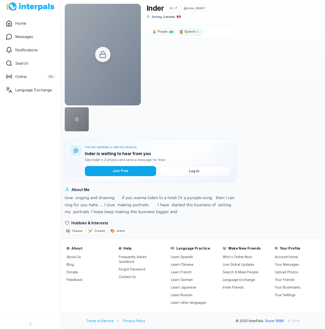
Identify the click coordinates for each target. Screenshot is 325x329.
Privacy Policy (134, 321)
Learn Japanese (183, 287)
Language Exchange (239, 280)
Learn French (181, 272)
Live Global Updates (238, 264)
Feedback (75, 280)
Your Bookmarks (287, 287)
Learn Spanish (182, 257)
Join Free (120, 171)
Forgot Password (132, 269)
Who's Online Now (237, 257)
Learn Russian (181, 295)
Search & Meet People (240, 272)
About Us (74, 257)
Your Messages (287, 264)
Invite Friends (233, 287)
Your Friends (285, 280)
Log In (194, 171)
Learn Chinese (182, 264)
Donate (72, 272)
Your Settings (285, 295)
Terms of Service (99, 321)
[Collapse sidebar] (30, 324)
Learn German (182, 280)
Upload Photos (286, 272)
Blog (70, 264)
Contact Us (127, 277)
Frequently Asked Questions (133, 259)
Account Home (286, 257)
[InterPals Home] (30, 6)
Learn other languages (188, 302)
